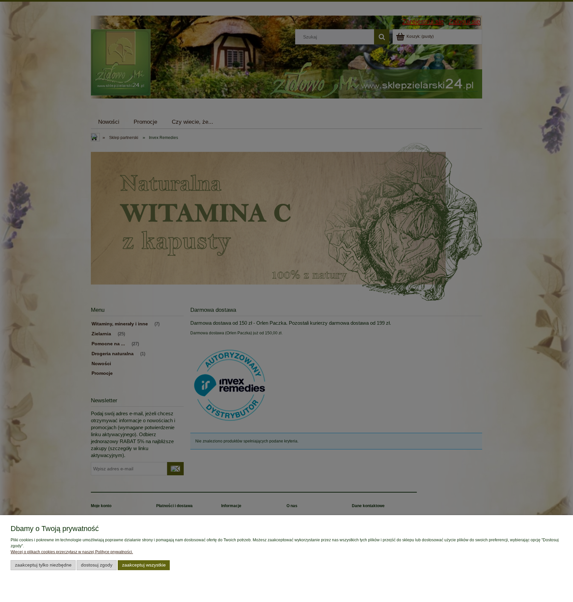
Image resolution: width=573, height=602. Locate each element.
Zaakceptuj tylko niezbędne (43, 565)
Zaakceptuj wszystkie (144, 565)
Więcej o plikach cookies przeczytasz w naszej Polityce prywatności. (72, 552)
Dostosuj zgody (96, 565)
